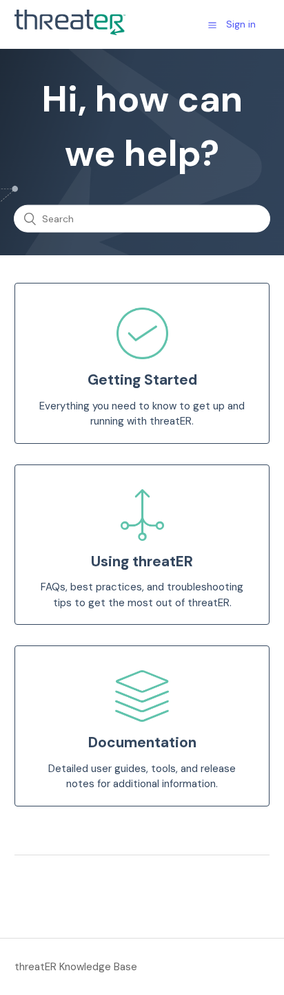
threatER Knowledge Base (75, 967)
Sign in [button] (241, 24)
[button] (212, 24)
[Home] (70, 32)
